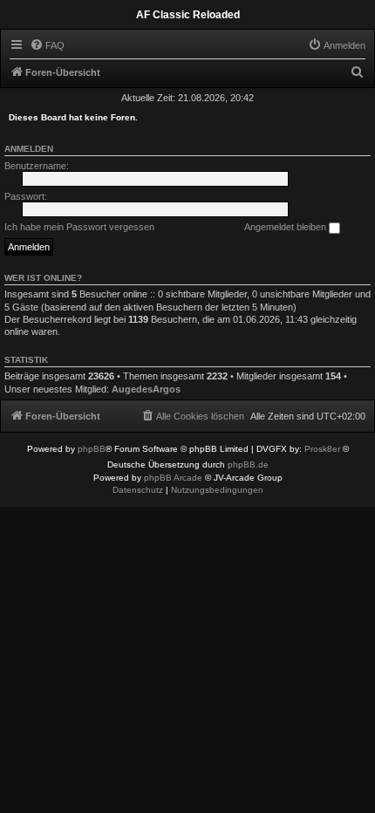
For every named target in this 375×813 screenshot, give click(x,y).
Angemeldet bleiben (286, 227)
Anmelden (28, 149)
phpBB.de (248, 464)
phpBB (92, 449)
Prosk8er (322, 449)
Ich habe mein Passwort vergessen (79, 227)
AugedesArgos (146, 389)
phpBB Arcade (173, 477)
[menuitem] (47, 45)
